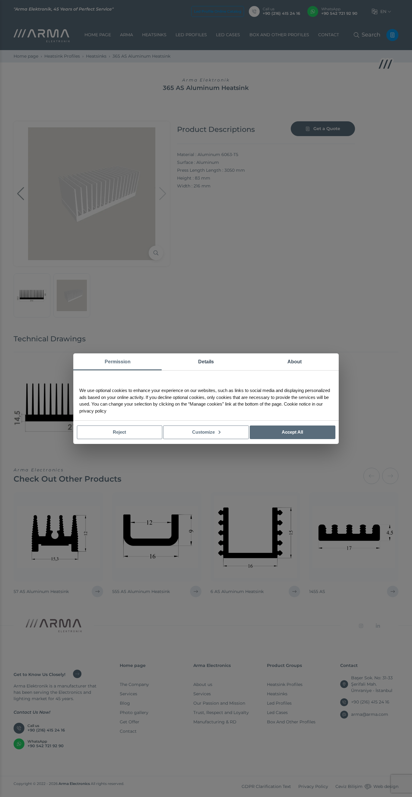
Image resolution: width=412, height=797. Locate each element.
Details (206, 361)
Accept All (292, 432)
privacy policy (92, 410)
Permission (118, 361)
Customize (204, 432)
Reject (119, 432)
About (294, 361)
